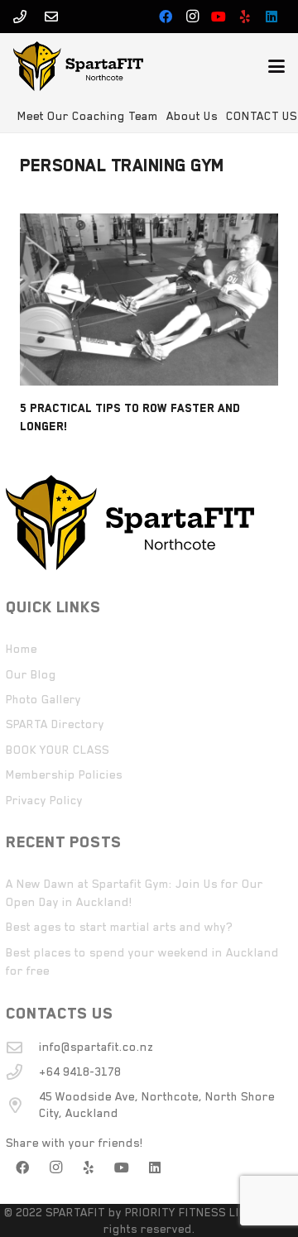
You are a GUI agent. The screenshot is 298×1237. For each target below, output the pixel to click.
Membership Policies (64, 774)
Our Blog (31, 674)
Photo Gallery (43, 699)
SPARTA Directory (55, 724)
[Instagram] (192, 16)
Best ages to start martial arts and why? (119, 926)
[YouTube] (218, 16)
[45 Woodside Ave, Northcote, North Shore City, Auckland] (22, 1105)
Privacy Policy (44, 800)
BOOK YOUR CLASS (57, 749)
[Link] (19, 16)
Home (21, 648)
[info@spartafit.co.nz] (22, 1047)
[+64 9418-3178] (22, 1072)
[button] (276, 66)
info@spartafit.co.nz (96, 1046)
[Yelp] (245, 16)
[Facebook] (165, 16)
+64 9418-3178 (80, 1071)
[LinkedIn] (271, 16)
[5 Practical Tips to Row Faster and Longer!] (149, 299)
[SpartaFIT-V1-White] (78, 66)
